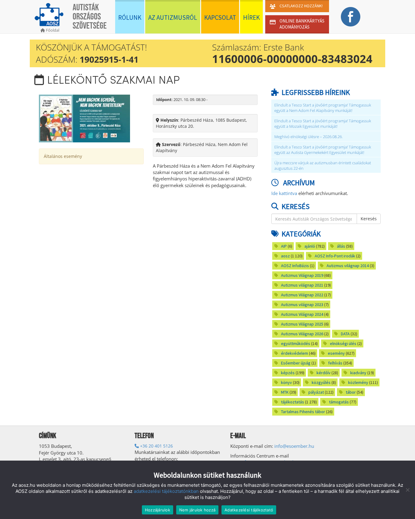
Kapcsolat (220, 17)
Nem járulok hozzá (197, 509)
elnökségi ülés (343, 343)
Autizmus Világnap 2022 (302, 295)
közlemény (358, 382)
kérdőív (324, 372)
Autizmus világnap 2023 (302, 304)
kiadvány (358, 372)
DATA (345, 333)
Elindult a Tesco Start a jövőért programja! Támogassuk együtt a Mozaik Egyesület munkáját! (322, 123)
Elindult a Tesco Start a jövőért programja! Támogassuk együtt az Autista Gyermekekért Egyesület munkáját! (322, 150)
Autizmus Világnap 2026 (302, 333)
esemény (336, 353)
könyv (286, 382)
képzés (288, 372)
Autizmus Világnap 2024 (302, 314)
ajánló (309, 246)
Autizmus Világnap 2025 (302, 324)
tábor (351, 392)
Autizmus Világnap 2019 (302, 275)
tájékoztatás (292, 402)
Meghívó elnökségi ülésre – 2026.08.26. (308, 136)
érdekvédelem (294, 353)
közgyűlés (321, 382)
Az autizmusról (172, 17)
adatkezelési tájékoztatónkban (166, 491)
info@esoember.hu (294, 446)
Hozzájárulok (157, 509)
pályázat (316, 392)
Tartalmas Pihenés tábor (303, 411)
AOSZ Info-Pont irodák (335, 256)
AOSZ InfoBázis (295, 265)
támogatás (339, 402)
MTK (285, 392)
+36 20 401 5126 (156, 446)
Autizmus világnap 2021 (302, 285)
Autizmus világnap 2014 (348, 265)
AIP (284, 246)
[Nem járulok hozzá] (407, 490)
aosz (285, 256)
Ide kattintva (284, 193)
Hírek (251, 17)
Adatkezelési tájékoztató (249, 509)
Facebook (350, 16)
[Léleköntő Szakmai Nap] (84, 118)
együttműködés (295, 343)
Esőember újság (295, 363)
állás (341, 246)
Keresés (369, 218)
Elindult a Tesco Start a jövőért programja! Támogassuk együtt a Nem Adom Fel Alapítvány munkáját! (322, 108)
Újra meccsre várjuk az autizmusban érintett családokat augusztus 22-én (322, 165)
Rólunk (129, 17)
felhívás (335, 363)
